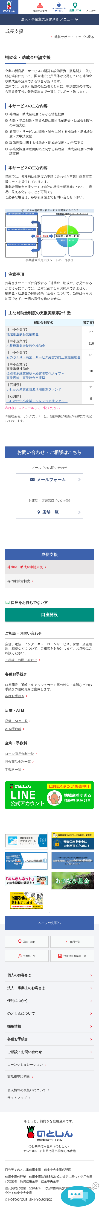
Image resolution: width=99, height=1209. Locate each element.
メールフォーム (51, 479)
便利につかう (17, 1000)
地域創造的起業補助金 (22, 334)
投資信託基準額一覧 (75, 955)
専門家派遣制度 (18, 581)
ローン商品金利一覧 (19, 754)
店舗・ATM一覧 (16, 721)
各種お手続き (14, 696)
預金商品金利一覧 (18, 761)
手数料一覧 (13, 769)
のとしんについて (21, 1013)
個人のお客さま (19, 975)
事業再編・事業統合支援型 (25, 378)
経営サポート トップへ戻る (74, 37)
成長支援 (49, 554)
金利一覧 (75, 941)
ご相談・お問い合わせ (21, 660)
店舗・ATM (29, 941)
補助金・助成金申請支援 (25, 567)
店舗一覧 (50, 512)
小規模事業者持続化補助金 (25, 346)
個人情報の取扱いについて (26, 1090)
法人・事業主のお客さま (26, 988)
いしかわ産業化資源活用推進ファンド (33, 389)
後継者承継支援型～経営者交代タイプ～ (35, 373)
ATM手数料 (13, 729)
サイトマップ (17, 1098)
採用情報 (14, 1026)
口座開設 (49, 614)
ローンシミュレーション (25, 1064)
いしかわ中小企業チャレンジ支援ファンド (37, 401)
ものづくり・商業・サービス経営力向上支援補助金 (43, 357)
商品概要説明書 (18, 1077)
